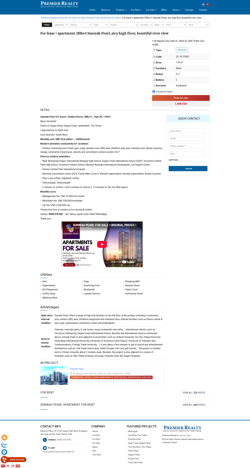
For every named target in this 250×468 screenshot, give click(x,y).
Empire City (133, 458)
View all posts (194, 392)
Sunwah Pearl (77, 369)
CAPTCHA (173, 160)
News (95, 447)
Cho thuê (97, 455)
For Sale (96, 443)
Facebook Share (164, 91)
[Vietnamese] (17, 465)
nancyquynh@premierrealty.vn (58, 451)
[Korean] (13, 465)
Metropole (133, 431)
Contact (96, 435)
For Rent (47, 392)
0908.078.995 (64, 439)
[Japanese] (8, 465)
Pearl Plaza (133, 451)
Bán (94, 451)
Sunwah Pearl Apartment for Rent (67, 404)
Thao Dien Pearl (135, 462)
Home (44, 17)
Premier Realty (59, 4)
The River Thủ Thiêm (137, 435)
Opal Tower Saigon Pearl (139, 443)
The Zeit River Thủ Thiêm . (140, 447)
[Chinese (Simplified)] (3, 465)
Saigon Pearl (134, 455)
